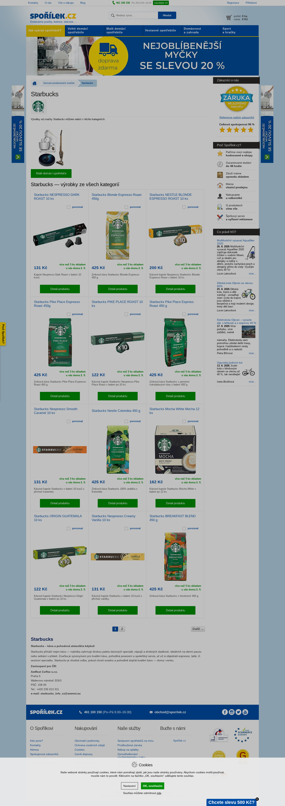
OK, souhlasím (152, 785)
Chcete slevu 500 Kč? (231, 802)
